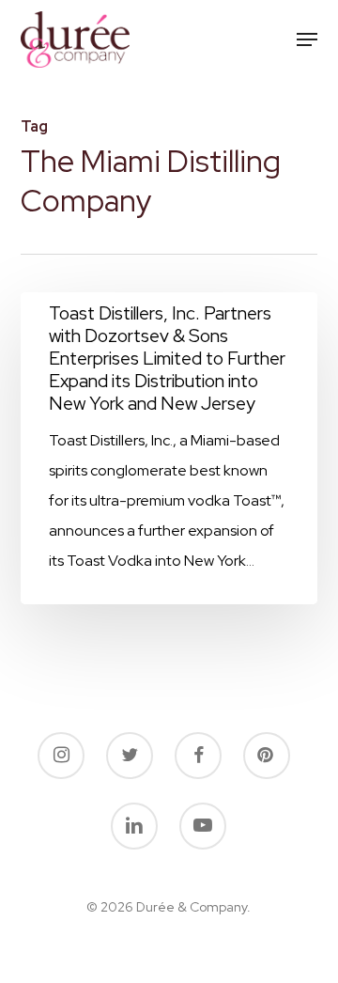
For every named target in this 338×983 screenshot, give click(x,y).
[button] (307, 39)
